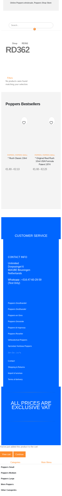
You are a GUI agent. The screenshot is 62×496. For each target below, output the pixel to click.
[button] (9, 78)
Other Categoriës (9, 490)
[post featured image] (17, 131)
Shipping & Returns (16, 367)
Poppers (10, 155)
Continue (19, 454)
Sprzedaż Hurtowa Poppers (20, 346)
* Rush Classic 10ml (17, 158)
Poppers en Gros (15, 315)
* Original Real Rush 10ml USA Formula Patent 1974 (44, 161)
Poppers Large (7, 479)
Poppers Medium (8, 473)
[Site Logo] (17, 20)
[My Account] (29, 30)
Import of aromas (15, 373)
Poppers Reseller (15, 334)
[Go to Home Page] (7, 43)
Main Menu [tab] (46, 462)
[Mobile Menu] (30, 16)
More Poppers (7, 484)
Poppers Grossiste (16, 321)
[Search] (49, 25)
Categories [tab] (15, 462)
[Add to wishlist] (24, 122)
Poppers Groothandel (17, 303)
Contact (11, 361)
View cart (6, 454)
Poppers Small (21, 155)
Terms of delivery (15, 379)
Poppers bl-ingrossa (16, 328)
